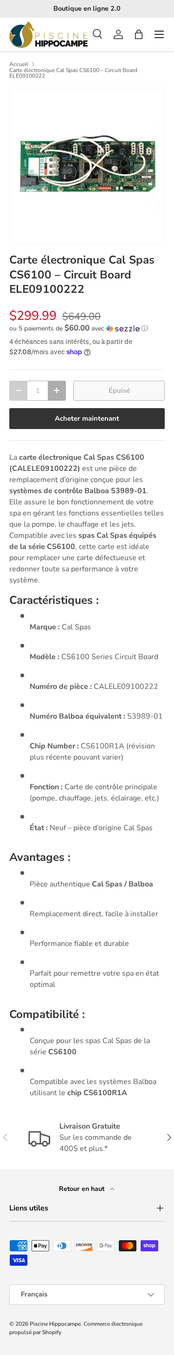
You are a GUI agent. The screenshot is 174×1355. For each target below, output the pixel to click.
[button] (139, 34)
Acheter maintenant (87, 418)
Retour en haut (82, 1188)
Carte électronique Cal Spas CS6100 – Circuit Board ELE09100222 (73, 73)
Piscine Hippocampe (55, 1324)
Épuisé (119, 390)
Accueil (18, 64)
